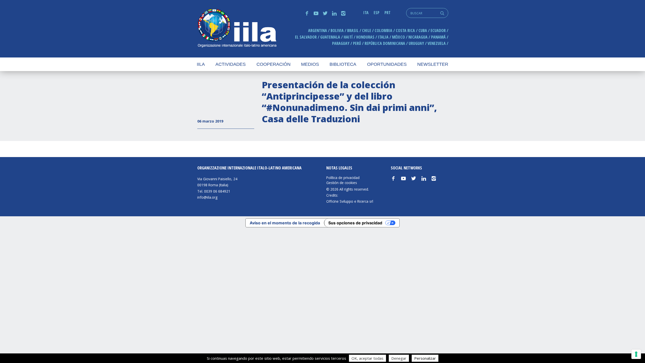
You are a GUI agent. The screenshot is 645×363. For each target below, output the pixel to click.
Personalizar (425, 358)
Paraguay (340, 43)
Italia (383, 37)
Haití (348, 37)
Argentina (317, 30)
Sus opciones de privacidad (355, 222)
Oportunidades (387, 64)
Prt (387, 12)
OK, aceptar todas (367, 358)
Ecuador (438, 30)
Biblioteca (343, 64)
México (398, 37)
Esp (376, 12)
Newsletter (432, 64)
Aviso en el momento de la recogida (285, 222)
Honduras (365, 37)
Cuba (422, 30)
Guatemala (330, 37)
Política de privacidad (343, 177)
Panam (438, 37)
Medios (310, 64)
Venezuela (437, 43)
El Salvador (306, 37)
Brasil (353, 30)
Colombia (383, 30)
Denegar (398, 358)
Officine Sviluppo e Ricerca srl (349, 201)
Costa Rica (405, 30)
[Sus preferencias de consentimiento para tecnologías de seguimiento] (636, 354)
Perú (357, 43)
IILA (237, 28)
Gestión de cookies (341, 183)
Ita (366, 12)
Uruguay (416, 43)
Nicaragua (418, 37)
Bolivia (337, 30)
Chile (366, 30)
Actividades (230, 64)
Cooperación (273, 64)
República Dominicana (385, 43)
